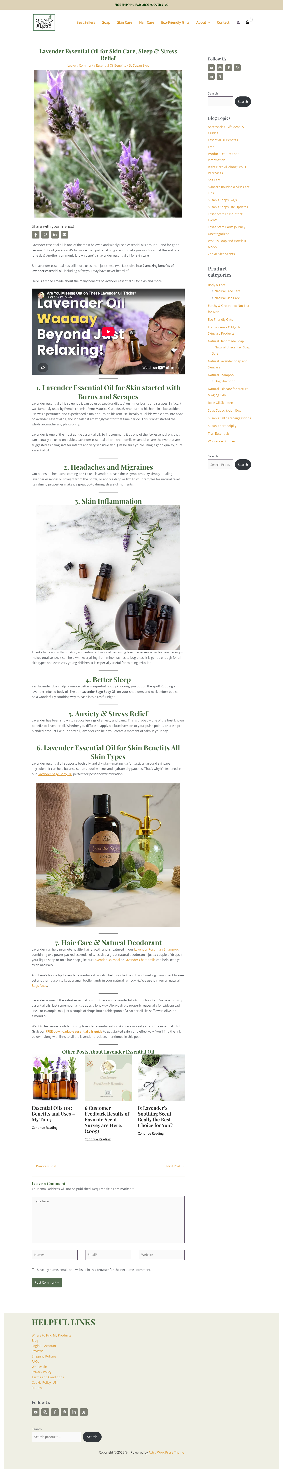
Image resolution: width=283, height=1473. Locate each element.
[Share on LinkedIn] (55, 235)
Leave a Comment (80, 65)
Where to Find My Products (51, 1335)
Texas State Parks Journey (226, 227)
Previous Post (44, 1166)
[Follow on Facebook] (228, 67)
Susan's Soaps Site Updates (228, 207)
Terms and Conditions (48, 1377)
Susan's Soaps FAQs (222, 200)
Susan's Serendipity (222, 426)
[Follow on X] (220, 76)
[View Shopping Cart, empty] (247, 22)
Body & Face (217, 285)
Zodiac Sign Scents (221, 254)
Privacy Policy (41, 1372)
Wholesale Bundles (221, 441)
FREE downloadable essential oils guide (74, 1031)
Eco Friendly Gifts (220, 319)
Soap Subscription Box (224, 410)
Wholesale (39, 1367)
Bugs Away (39, 985)
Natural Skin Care (227, 298)
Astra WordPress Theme (166, 1452)
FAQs (35, 1361)
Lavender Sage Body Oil (55, 774)
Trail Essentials (218, 433)
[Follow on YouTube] (211, 67)
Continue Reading (45, 1127)
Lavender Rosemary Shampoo (156, 949)
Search (213, 93)
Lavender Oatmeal (106, 960)
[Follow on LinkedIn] (211, 76)
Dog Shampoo (225, 381)
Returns (37, 1388)
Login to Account (44, 1346)
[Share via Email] (64, 235)
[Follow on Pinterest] (237, 67)
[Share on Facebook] (35, 235)
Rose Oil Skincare (220, 403)
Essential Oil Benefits (111, 65)
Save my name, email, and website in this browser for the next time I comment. (94, 1270)
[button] (208, 22)
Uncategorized (218, 234)
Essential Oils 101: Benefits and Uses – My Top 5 (53, 1113)
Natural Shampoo (221, 375)
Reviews (37, 1351)
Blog (35, 1340)
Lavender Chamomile (140, 960)
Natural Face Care (227, 291)
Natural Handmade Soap (226, 341)
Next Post (175, 1166)
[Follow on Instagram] (220, 67)
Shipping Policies (44, 1356)
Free (211, 147)
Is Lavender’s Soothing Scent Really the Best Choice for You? (155, 1116)
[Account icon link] (238, 22)
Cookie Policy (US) (45, 1382)
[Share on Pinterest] (45, 235)
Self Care (214, 180)
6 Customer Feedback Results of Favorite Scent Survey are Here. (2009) (107, 1119)
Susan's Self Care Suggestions (229, 418)
